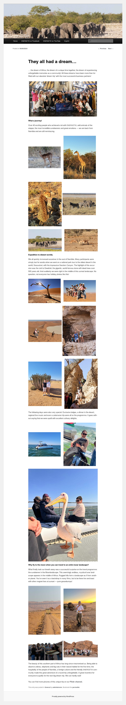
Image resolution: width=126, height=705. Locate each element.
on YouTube (51, 41)
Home (15, 41)
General (47, 687)
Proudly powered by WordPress (63, 696)
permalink (75, 687)
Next (110, 48)
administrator (57, 687)
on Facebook (30, 41)
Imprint (66, 41)
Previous (102, 48)
